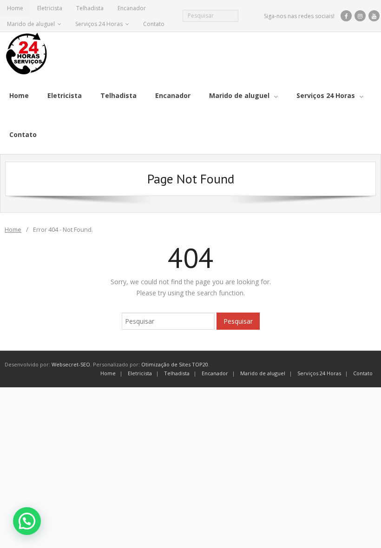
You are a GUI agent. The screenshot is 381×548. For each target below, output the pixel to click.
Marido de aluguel (31, 24)
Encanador (132, 8)
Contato (153, 24)
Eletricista (49, 8)
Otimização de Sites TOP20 (174, 364)
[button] (27, 521)
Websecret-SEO (71, 364)
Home (15, 8)
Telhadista (90, 8)
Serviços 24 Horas (99, 24)
